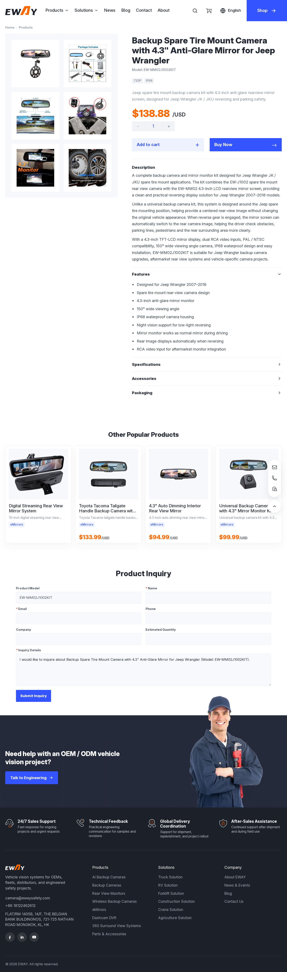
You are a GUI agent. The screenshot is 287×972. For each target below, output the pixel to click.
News (109, 10)
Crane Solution (170, 909)
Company (23, 630)
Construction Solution (176, 901)
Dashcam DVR (104, 918)
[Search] (194, 10)
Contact (144, 10)
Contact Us (234, 901)
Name (151, 588)
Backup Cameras (106, 885)
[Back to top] (274, 506)
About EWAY (235, 877)
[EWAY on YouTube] (34, 937)
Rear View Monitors (108, 893)
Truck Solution (170, 877)
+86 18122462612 (20, 905)
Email (21, 609)
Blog (125, 10)
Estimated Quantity (161, 630)
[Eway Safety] (21, 10)
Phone (151, 609)
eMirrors (99, 909)
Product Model (27, 588)
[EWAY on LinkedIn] (22, 937)
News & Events (237, 885)
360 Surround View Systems (116, 926)
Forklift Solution (171, 893)
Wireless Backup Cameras (114, 901)
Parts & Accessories (109, 934)
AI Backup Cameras (109, 877)
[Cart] (209, 10)
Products (26, 27)
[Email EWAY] (274, 467)
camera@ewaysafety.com (27, 898)
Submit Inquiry (33, 696)
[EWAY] (14, 867)
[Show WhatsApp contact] (274, 489)
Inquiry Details (28, 650)
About (164, 10)
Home (9, 27)
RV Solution (168, 885)
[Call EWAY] (274, 478)
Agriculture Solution (175, 918)
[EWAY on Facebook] (10, 937)
